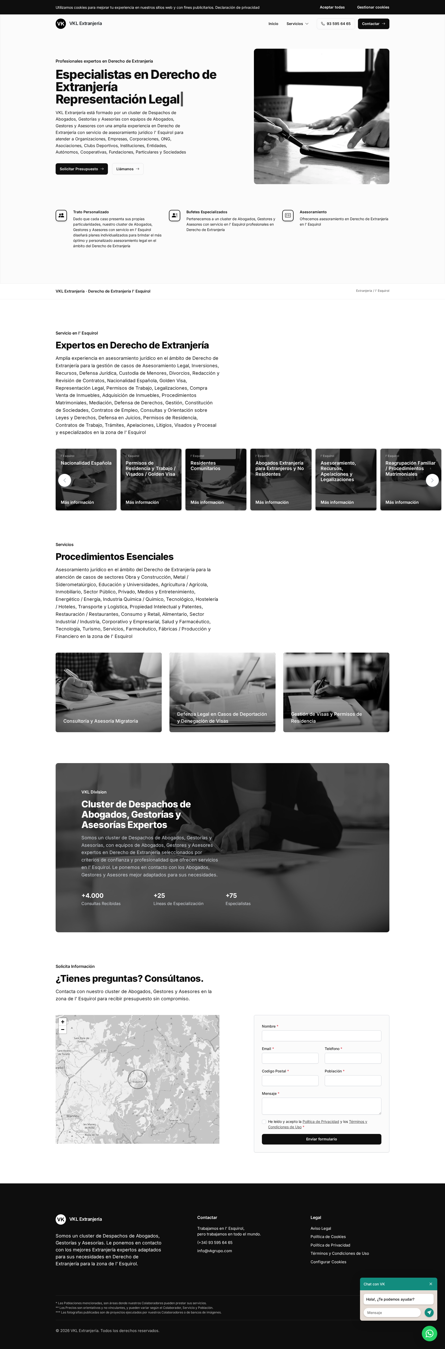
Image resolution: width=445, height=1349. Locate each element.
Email (268, 1048)
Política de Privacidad (321, 1121)
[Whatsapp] (429, 1333)
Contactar (371, 23)
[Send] (429, 1312)
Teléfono (333, 1048)
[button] (432, 480)
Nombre (270, 1026)
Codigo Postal (275, 1071)
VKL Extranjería (85, 23)
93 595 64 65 (339, 23)
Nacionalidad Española (86, 463)
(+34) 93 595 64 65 (215, 1242)
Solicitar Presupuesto (79, 169)
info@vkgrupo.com (214, 1250)
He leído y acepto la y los (317, 1124)
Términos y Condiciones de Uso (340, 1253)
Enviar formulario (321, 1139)
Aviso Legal (321, 1228)
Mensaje (270, 1093)
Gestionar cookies (373, 7)
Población (335, 1071)
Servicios (295, 23)
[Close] (431, 1284)
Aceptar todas (332, 7)
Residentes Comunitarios (205, 465)
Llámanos (125, 169)
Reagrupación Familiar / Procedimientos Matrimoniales (410, 468)
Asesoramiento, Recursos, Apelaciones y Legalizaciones (338, 471)
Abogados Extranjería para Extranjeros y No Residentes (279, 468)
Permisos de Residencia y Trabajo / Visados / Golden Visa (151, 468)
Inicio (273, 23)
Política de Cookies (328, 1236)
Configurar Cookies (328, 1261)
